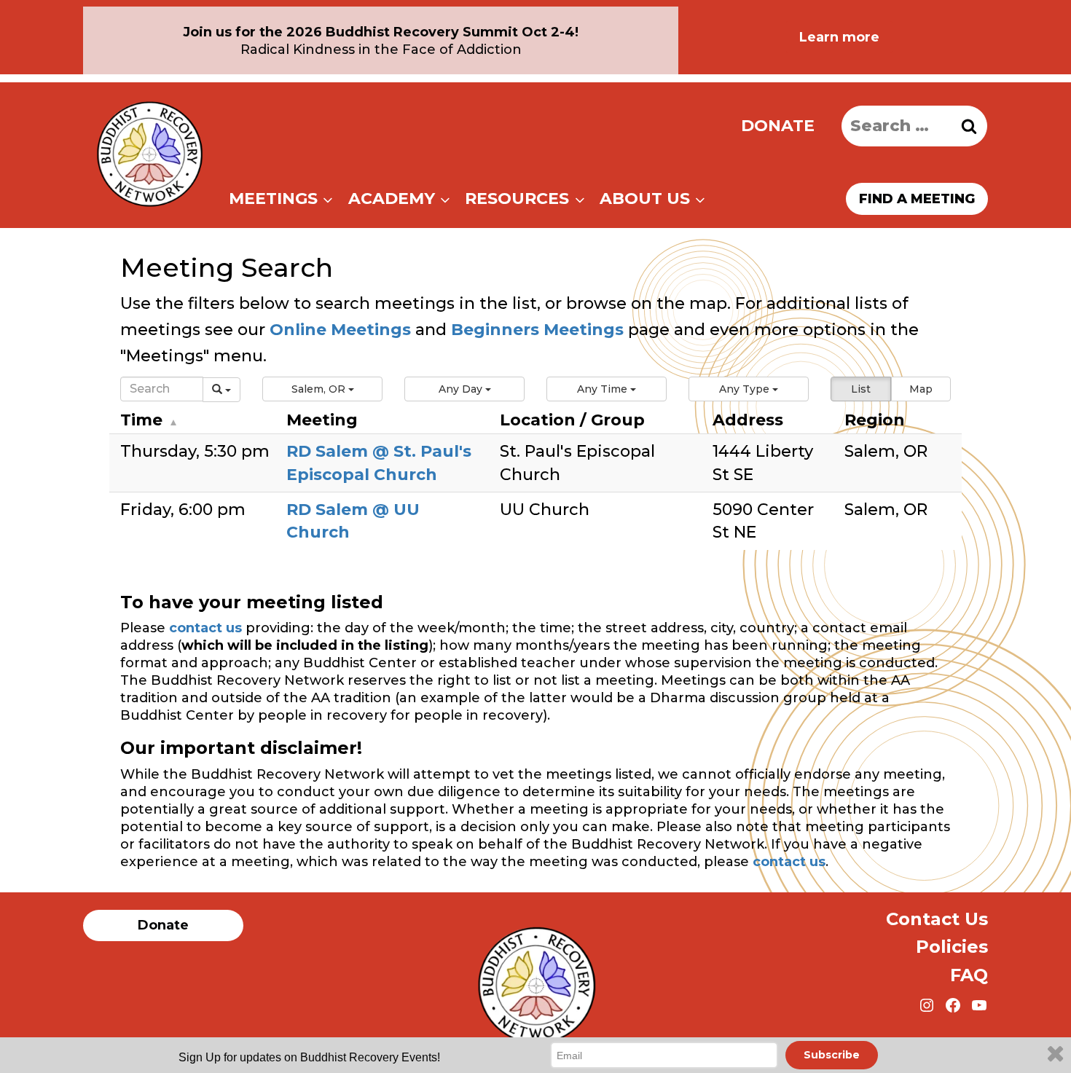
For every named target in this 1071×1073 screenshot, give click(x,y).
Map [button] (921, 389)
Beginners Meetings (535, 329)
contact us (205, 628)
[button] (322, 389)
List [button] (861, 389)
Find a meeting (917, 199)
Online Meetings (340, 329)
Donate (778, 125)
